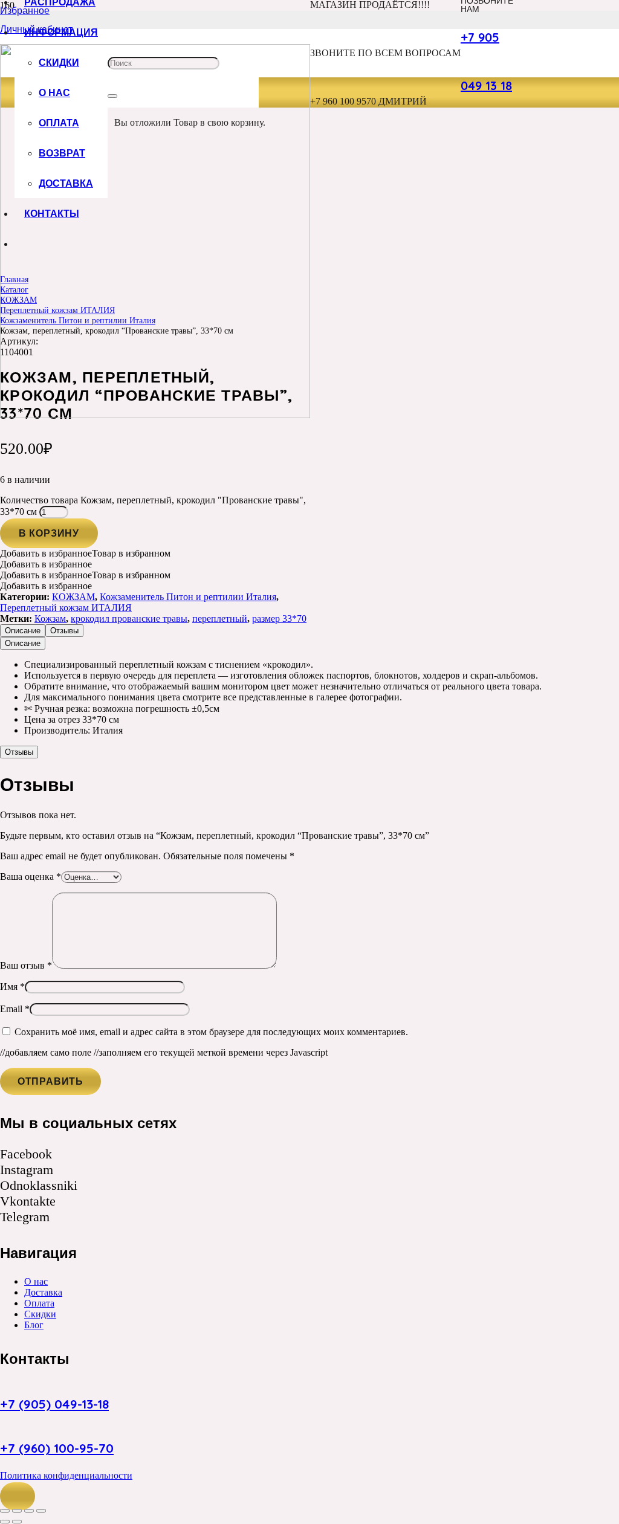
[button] (17, 1496)
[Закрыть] (112, 96)
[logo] (155, 415)
